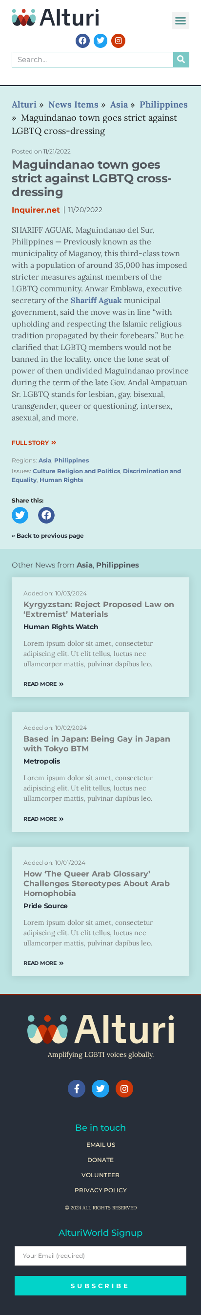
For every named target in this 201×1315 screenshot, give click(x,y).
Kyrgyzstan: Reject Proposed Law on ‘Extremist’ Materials (98, 609)
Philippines (71, 460)
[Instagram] (118, 41)
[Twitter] (101, 41)
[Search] (181, 59)
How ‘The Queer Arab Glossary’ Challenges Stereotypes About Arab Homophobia (96, 883)
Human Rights (61, 479)
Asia (45, 460)
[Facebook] (83, 41)
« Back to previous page (48, 535)
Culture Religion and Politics (76, 471)
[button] (180, 20)
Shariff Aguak (96, 300)
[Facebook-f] (76, 1088)
